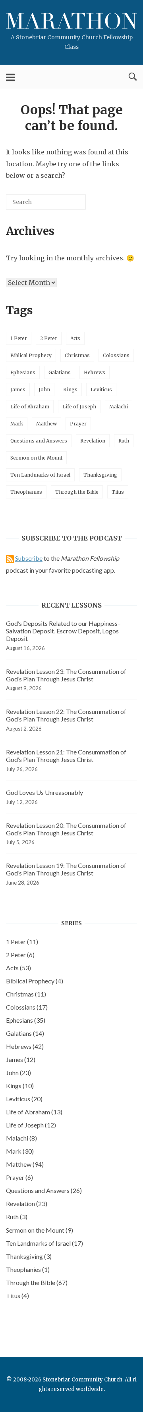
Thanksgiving (100, 475)
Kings (70, 389)
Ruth (123, 441)
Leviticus (101, 389)
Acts (75, 338)
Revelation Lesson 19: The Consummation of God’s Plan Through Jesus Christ (66, 869)
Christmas (77, 355)
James (17, 389)
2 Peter (48, 338)
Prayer (78, 424)
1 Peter (18, 338)
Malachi (118, 407)
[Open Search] (132, 77)
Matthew (46, 424)
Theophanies (26, 492)
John (44, 389)
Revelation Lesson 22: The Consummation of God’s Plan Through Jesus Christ (66, 715)
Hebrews (94, 372)
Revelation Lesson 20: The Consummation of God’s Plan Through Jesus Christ (66, 829)
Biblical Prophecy (31, 355)
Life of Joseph (79, 407)
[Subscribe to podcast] (10, 558)
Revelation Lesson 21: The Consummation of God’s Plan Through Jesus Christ (66, 755)
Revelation (92, 441)
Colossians (116, 355)
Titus (118, 492)
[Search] (68, 205)
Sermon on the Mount (36, 458)
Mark (16, 424)
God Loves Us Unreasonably (44, 792)
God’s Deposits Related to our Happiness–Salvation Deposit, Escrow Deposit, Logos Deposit (63, 630)
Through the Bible (77, 492)
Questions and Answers (38, 441)
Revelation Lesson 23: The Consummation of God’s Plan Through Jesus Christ (66, 675)
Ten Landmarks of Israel (40, 475)
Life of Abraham (29, 407)
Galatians (59, 372)
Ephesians (22, 372)
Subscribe (29, 558)
